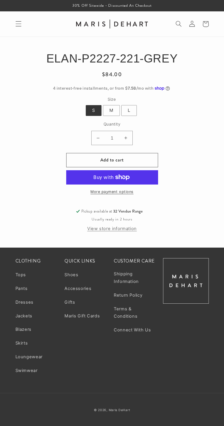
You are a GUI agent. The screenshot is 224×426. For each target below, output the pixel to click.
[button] (18, 24)
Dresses (24, 302)
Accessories (77, 288)
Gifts (69, 302)
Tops (20, 274)
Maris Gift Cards (82, 316)
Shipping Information (126, 277)
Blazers (23, 329)
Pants (21, 288)
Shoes (71, 274)
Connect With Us (132, 330)
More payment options (112, 191)
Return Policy (128, 295)
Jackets (23, 316)
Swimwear (26, 370)
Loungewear (29, 356)
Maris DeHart (119, 410)
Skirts (21, 343)
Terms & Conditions (125, 312)
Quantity (112, 124)
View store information (112, 228)
